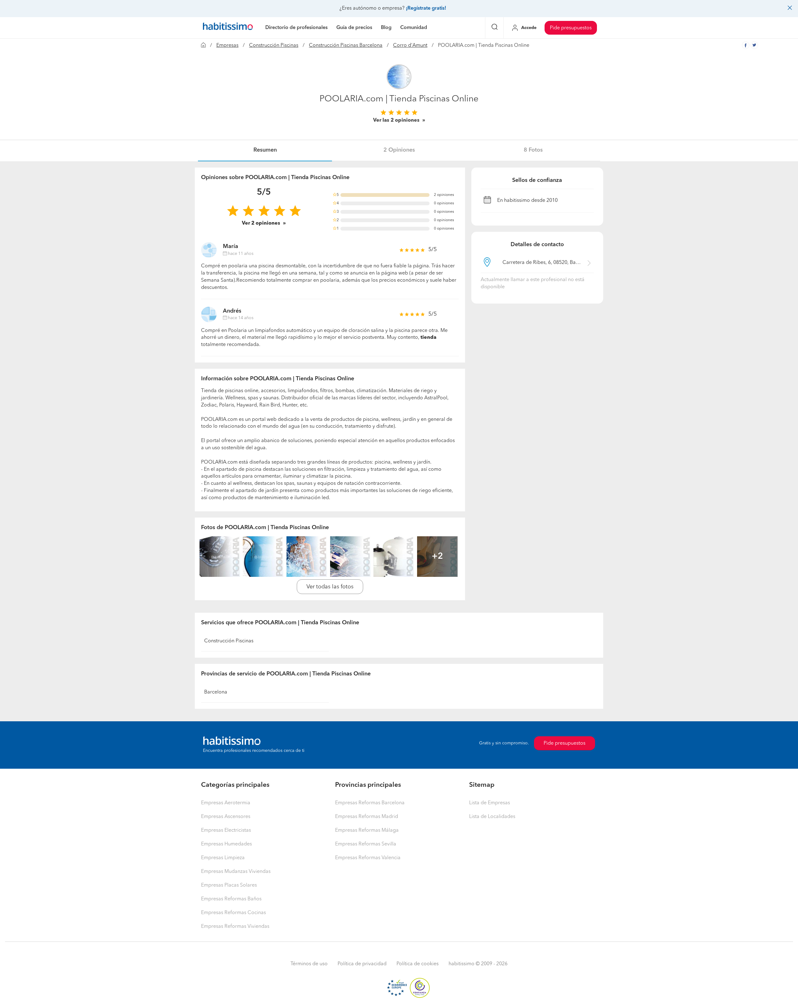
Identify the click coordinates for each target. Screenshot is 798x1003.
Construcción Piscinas (273, 45)
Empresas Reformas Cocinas (233, 912)
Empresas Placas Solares (229, 885)
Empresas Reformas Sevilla (365, 844)
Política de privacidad (362, 964)
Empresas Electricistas (226, 830)
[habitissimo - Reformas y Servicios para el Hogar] (228, 27)
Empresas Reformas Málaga (367, 830)
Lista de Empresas (489, 803)
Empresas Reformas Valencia (368, 857)
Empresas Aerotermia (225, 803)
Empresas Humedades (226, 844)
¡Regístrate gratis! (426, 8)
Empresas (227, 45)
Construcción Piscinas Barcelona (345, 45)
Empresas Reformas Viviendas (235, 926)
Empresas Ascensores (225, 816)
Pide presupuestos (571, 28)
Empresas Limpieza (223, 857)
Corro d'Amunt (410, 45)
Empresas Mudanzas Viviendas (236, 871)
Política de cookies (418, 964)
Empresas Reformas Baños (231, 899)
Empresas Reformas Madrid (366, 816)
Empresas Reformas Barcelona (370, 803)
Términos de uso (309, 964)
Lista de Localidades (492, 816)
